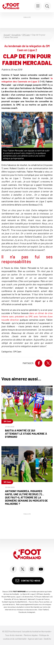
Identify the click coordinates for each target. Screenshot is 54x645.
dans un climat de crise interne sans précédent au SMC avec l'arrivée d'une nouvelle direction (27, 316)
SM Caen (26, 34)
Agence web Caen (35, 639)
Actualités (16, 34)
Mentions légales (31, 635)
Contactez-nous (30, 580)
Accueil (7, 34)
